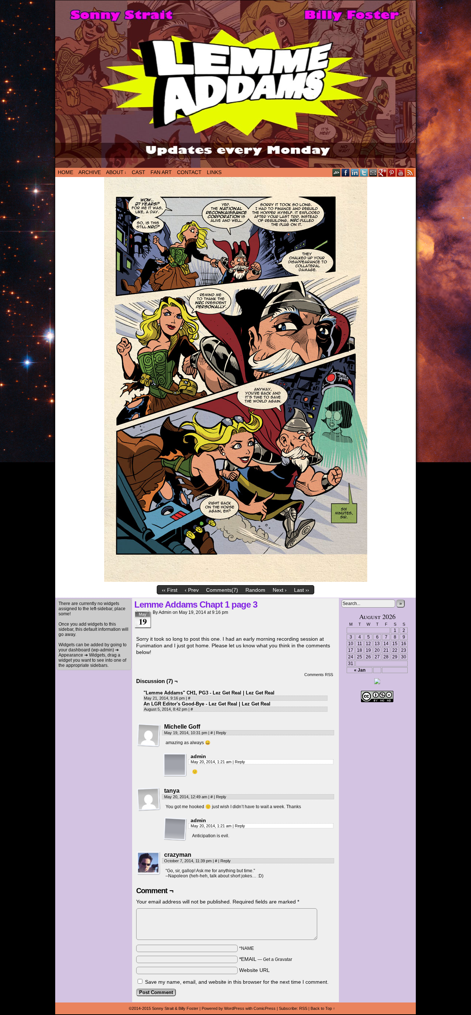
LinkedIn (355, 172)
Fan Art (161, 172)
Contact (189, 172)
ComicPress (265, 1008)
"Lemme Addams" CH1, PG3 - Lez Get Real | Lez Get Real (209, 693)
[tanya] (148, 799)
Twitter (364, 172)
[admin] (175, 765)
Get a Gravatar (277, 959)
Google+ (382, 172)
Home (65, 172)
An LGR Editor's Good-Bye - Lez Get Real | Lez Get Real (207, 704)
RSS (410, 172)
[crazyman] (148, 863)
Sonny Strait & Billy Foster (175, 1008)
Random (255, 590)
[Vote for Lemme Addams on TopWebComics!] (377, 682)
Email (373, 172)
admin (165, 612)
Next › (280, 590)
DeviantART (336, 172)
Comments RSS (318, 674)
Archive (89, 172)
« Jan (359, 670)
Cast (138, 172)
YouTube (401, 172)
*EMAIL (265, 959)
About (116, 172)
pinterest (391, 172)
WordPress (234, 1008)
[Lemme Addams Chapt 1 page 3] (235, 580)
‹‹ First (169, 590)
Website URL (254, 970)
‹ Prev (192, 590)
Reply (221, 733)
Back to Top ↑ (323, 1008)
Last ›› (301, 590)
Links (214, 172)
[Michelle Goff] (148, 735)
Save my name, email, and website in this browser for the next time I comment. (237, 982)
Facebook (345, 172)
